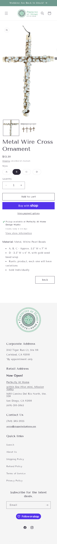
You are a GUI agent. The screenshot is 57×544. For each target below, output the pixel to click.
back (45, 279)
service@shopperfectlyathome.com (21, 426)
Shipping (6, 161)
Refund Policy (14, 466)
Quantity (7, 179)
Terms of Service (16, 473)
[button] (6, 13)
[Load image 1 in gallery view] (11, 128)
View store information (19, 233)
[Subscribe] (47, 505)
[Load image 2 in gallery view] (28, 128)
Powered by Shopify (41, 541)
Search (10, 444)
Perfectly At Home (17, 382)
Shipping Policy (15, 459)
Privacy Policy (14, 480)
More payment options (28, 213)
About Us (11, 452)
